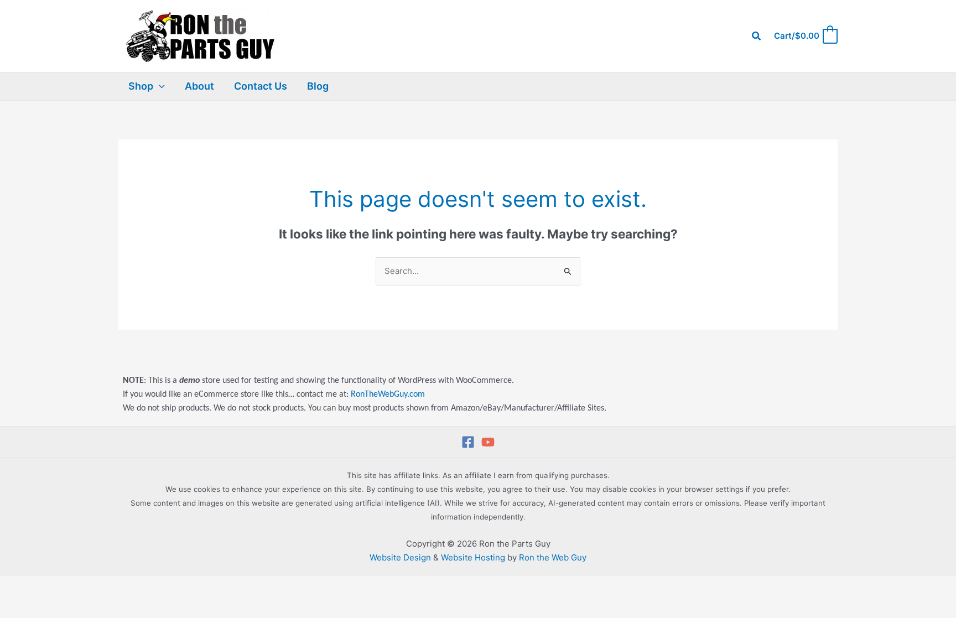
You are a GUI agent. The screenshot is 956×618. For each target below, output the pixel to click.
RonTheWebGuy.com (388, 394)
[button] (757, 36)
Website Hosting (473, 557)
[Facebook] (468, 442)
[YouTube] (488, 442)
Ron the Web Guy (552, 557)
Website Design (400, 557)
